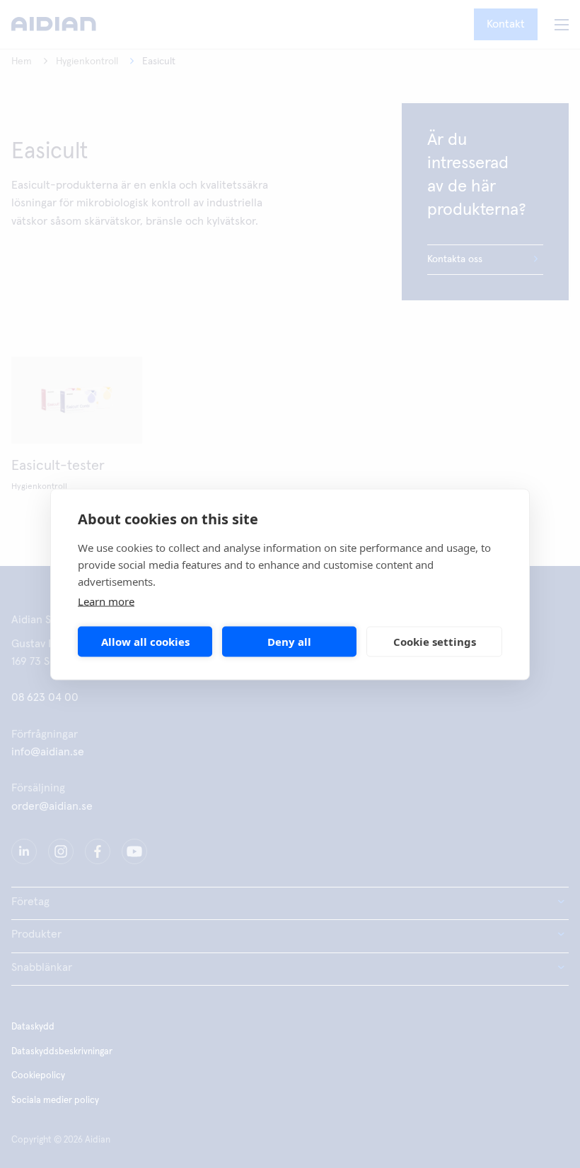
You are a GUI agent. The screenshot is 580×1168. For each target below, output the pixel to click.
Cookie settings (434, 642)
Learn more (106, 601)
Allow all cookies (145, 642)
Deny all (289, 642)
